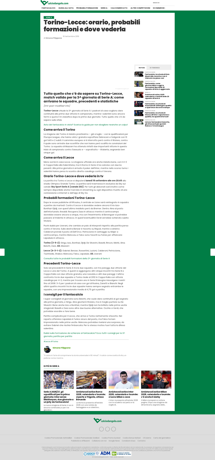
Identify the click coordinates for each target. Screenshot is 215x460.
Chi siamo (147, 438)
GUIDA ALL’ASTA (66, 8)
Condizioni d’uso (128, 441)
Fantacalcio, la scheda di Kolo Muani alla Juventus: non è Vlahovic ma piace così (157, 76)
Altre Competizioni (140, 8)
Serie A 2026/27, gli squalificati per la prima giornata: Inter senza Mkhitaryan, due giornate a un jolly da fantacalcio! (59, 397)
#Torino (54, 341)
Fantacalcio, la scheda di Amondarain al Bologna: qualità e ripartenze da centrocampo (158, 106)
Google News (114, 441)
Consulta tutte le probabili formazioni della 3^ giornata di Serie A (77, 258)
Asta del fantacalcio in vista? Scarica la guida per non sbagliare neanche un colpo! (86, 124)
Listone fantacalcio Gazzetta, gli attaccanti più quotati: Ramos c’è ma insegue (157, 124)
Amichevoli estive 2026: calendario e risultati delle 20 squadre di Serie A (157, 96)
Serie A (104, 8)
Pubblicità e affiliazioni (80, 441)
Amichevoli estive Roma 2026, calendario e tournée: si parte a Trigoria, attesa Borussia (91, 395)
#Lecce (47, 341)
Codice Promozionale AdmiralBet (58, 438)
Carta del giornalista (161, 438)
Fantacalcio (48, 8)
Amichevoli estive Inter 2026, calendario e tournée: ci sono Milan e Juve (123, 394)
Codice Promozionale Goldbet (87, 438)
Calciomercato (119, 8)
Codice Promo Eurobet (111, 438)
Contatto (142, 441)
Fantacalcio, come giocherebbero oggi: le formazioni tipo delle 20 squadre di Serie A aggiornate (157, 86)
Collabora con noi (99, 441)
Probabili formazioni (87, 8)
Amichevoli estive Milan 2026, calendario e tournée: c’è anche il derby (156, 394)
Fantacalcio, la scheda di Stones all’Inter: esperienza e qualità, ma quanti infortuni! (157, 115)
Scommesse (158, 8)
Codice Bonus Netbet (132, 438)
